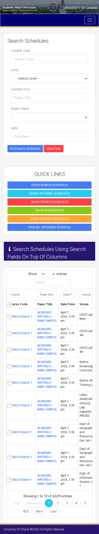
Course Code (21, 51)
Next (39, 511)
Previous (34, 503)
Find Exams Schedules (25, 148)
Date (14, 128)
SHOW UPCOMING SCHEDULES (49, 193)
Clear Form (53, 148)
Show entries (47, 274)
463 (26, 511)
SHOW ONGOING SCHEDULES (49, 219)
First (17, 503)
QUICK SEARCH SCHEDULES (49, 185)
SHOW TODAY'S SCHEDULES (49, 202)
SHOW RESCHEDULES (49, 210)
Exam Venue (20, 109)
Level (15, 70)
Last (53, 511)
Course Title (20, 89)
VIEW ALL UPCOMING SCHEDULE (49, 227)
